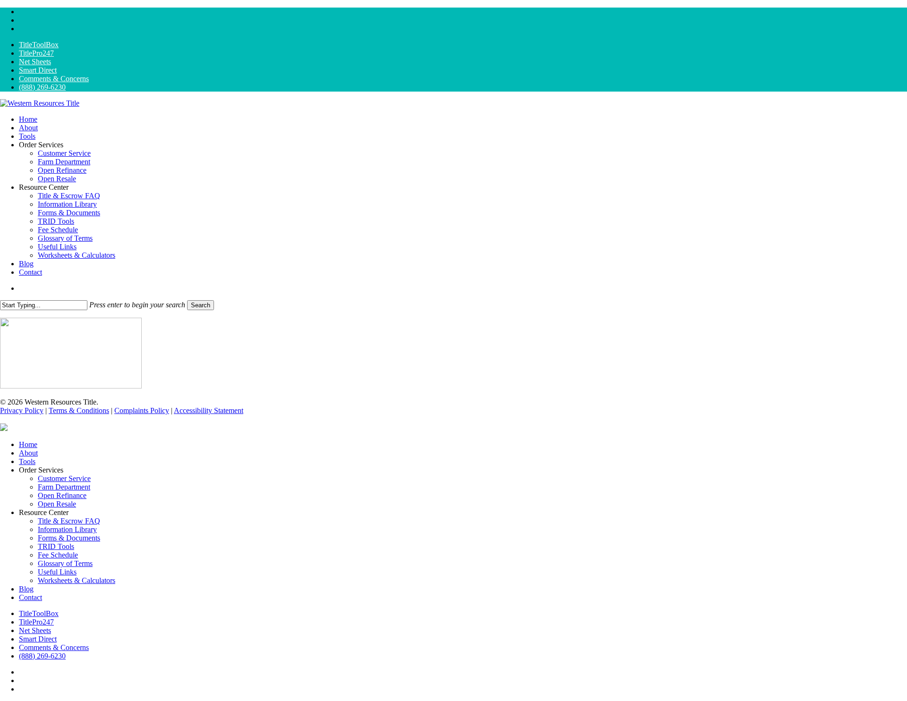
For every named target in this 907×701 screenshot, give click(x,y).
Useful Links (57, 572)
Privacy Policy (21, 410)
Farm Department (64, 487)
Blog (26, 589)
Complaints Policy (141, 410)
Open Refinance (62, 495)
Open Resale (57, 504)
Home (28, 444)
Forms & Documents (69, 538)
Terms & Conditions (79, 410)
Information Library (67, 529)
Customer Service (64, 478)
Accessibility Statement (208, 410)
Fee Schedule (58, 555)
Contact (30, 597)
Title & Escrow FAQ (69, 521)
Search (200, 305)
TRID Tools (56, 546)
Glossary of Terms (65, 563)
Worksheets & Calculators (76, 580)
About (28, 453)
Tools (27, 461)
